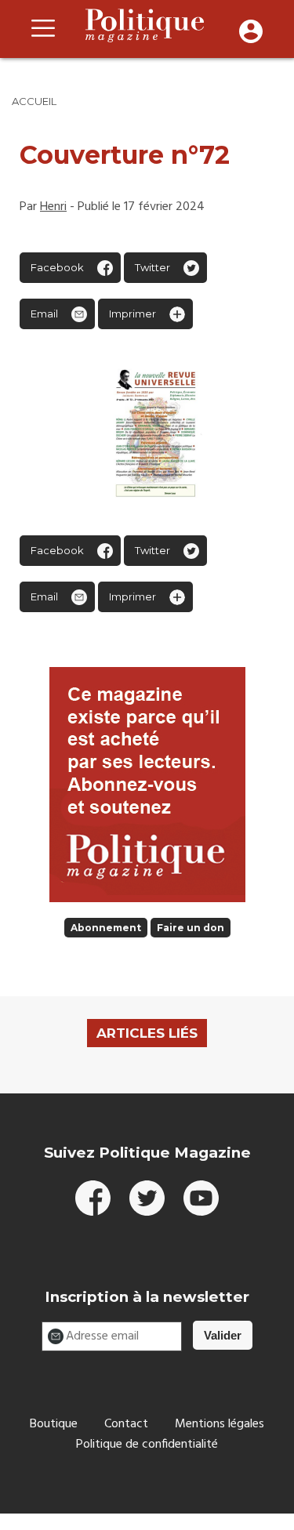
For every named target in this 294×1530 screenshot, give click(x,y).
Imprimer (132, 313)
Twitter (152, 267)
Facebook (57, 267)
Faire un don (190, 928)
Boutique (54, 1424)
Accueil (34, 101)
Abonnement (106, 928)
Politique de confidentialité (147, 1444)
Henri (53, 207)
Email (44, 313)
